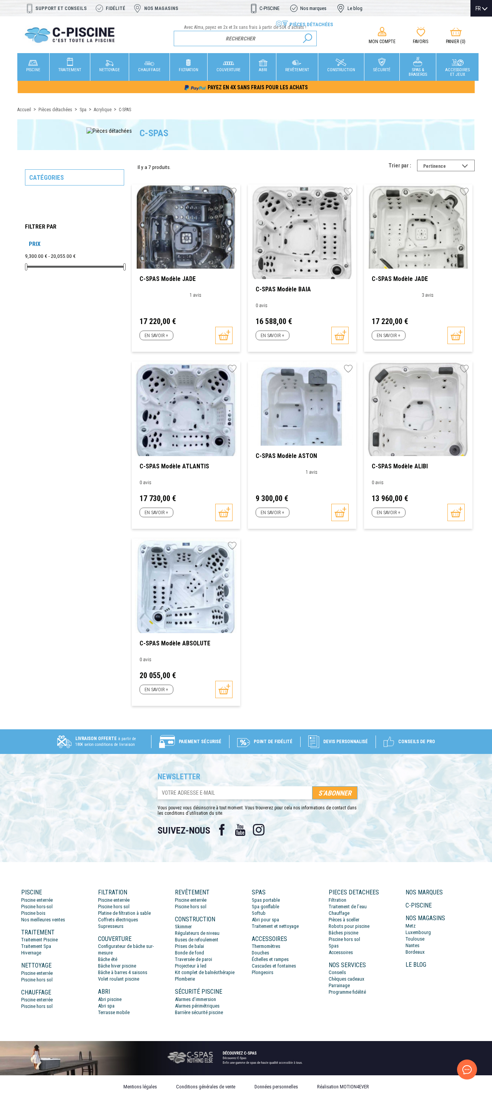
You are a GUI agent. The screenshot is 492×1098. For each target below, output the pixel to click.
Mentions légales (140, 1087)
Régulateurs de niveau (197, 933)
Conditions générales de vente (205, 1087)
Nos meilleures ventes (43, 920)
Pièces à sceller (344, 920)
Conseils (337, 972)
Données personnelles (276, 1087)
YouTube (240, 829)
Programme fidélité (347, 992)
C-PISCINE (269, 8)
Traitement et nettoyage (275, 926)
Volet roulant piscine (118, 979)
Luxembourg (418, 932)
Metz (411, 926)
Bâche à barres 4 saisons (122, 972)
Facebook (221, 829)
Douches (260, 953)
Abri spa (106, 1006)
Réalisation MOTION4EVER (343, 1087)
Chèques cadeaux (346, 979)
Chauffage (339, 913)
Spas (334, 946)
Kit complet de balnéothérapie (204, 972)
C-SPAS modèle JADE (168, 278)
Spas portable (266, 900)
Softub (259, 913)
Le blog (354, 8)
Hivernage (31, 953)
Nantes (412, 945)
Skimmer (183, 926)
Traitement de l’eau (348, 906)
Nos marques (313, 8)
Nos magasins (161, 8)
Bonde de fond (189, 953)
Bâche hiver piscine (117, 966)
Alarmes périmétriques (197, 1006)
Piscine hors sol (37, 980)
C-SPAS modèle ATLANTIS (174, 466)
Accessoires (341, 952)
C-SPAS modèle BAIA (283, 289)
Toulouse (415, 939)
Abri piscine (109, 999)
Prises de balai (189, 946)
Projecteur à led (190, 966)
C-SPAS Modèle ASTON (286, 456)
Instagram (258, 829)
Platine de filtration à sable (124, 913)
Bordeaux (415, 952)
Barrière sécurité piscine (199, 1012)
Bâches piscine (343, 933)
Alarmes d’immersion (195, 999)
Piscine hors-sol (37, 906)
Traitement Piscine (39, 940)
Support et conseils (61, 8)
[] (307, 38)
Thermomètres (266, 946)
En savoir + (156, 335)
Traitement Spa (36, 946)
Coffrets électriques (118, 920)
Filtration (337, 900)
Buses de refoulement (196, 940)
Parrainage (339, 985)
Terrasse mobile (114, 1012)
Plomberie (185, 979)
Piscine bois (33, 913)
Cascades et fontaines (274, 966)
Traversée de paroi (193, 959)
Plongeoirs (262, 972)
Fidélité (115, 8)
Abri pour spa (265, 920)
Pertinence (449, 167)
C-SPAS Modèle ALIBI (400, 466)
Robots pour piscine (349, 926)
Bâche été (107, 959)
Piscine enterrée (37, 900)
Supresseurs (110, 926)
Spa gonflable (265, 906)
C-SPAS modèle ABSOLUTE (175, 643)
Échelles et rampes (270, 959)
